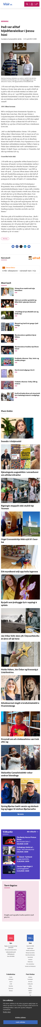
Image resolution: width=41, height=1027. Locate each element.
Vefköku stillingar (20, 1017)
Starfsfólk (30, 957)
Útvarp (11, 990)
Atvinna (30, 981)
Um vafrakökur (30, 964)
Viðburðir (30, 984)
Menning (5, 238)
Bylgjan (30, 988)
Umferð (30, 959)
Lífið (11, 984)
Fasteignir (30, 979)
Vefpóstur (30, 961)
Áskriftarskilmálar (30, 955)
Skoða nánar (7, 1012)
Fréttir (10, 977)
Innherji (30, 977)
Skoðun (11, 986)
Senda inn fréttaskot (30, 966)
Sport (10, 981)
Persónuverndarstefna (11, 949)
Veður (30, 986)
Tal (30, 995)
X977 (30, 993)
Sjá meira (20, 814)
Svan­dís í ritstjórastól (11, 442)
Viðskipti (10, 979)
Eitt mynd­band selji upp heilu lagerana (19, 572)
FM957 (30, 990)
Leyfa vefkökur (20, 1022)
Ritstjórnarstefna (30, 953)
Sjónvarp (10, 988)
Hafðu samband (30, 950)
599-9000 (12, 956)
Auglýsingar (30, 948)
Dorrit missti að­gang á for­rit (24, 370)
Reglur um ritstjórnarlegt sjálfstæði (11, 947)
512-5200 (31, 946)
